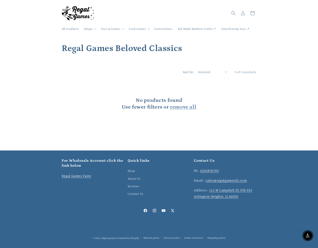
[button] (89, 28)
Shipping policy (216, 237)
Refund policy (151, 237)
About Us (134, 178)
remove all (183, 107)
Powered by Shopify (128, 238)
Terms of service (193, 237)
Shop (131, 171)
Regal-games (108, 238)
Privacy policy (172, 237)
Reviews (133, 186)
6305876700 (209, 170)
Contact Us (135, 193)
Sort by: (188, 72)
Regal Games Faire (76, 176)
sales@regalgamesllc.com (226, 180)
